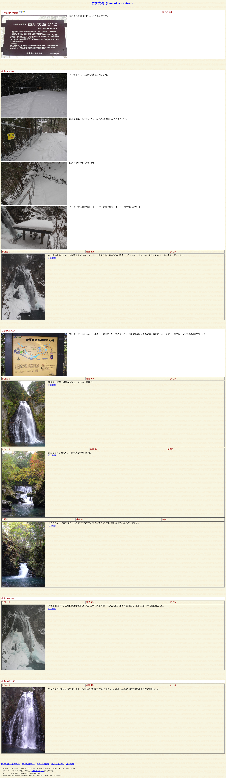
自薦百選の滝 (57, 764)
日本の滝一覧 (28, 764)
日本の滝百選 (43, 764)
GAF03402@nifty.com (38, 771)
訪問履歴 (70, 764)
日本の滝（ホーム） (10, 764)
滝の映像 (52, 258)
